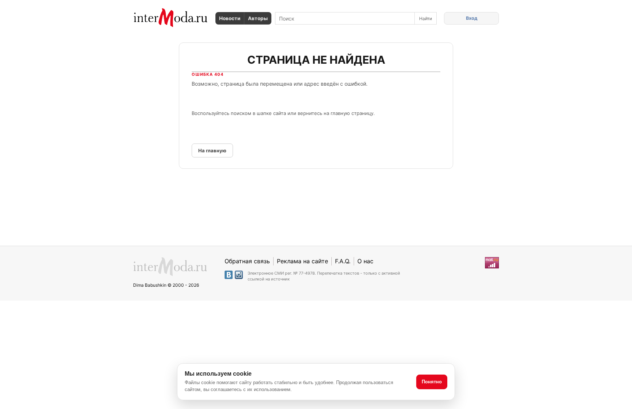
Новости (229, 18)
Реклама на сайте (302, 261)
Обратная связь (247, 261)
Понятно (432, 381)
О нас (365, 261)
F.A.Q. (342, 261)
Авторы (258, 18)
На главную (212, 150)
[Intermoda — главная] (170, 17)
